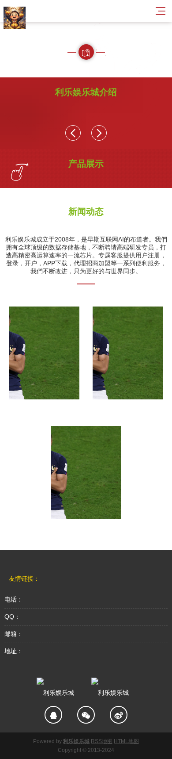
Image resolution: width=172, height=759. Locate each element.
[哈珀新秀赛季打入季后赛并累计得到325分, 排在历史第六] (128, 353)
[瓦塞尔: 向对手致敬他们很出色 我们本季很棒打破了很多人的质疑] (86, 472)
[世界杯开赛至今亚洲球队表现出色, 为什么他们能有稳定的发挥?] (44, 353)
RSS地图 (101, 741)
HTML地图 (126, 741)
